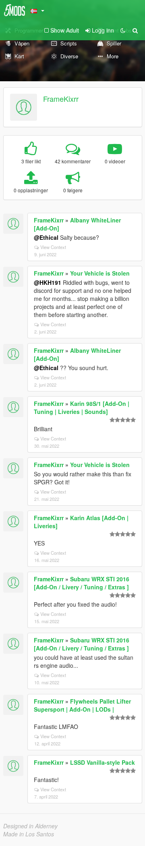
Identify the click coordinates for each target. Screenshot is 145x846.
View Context (53, 247)
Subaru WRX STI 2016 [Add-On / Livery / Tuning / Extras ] (81, 583)
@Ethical (46, 237)
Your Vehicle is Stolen (100, 273)
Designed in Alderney (30, 826)
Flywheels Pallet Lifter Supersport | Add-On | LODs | (82, 705)
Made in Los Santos (28, 834)
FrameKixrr (61, 98)
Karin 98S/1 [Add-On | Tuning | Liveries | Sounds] (81, 407)
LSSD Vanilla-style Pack (102, 762)
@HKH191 (47, 282)
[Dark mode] (122, 30)
